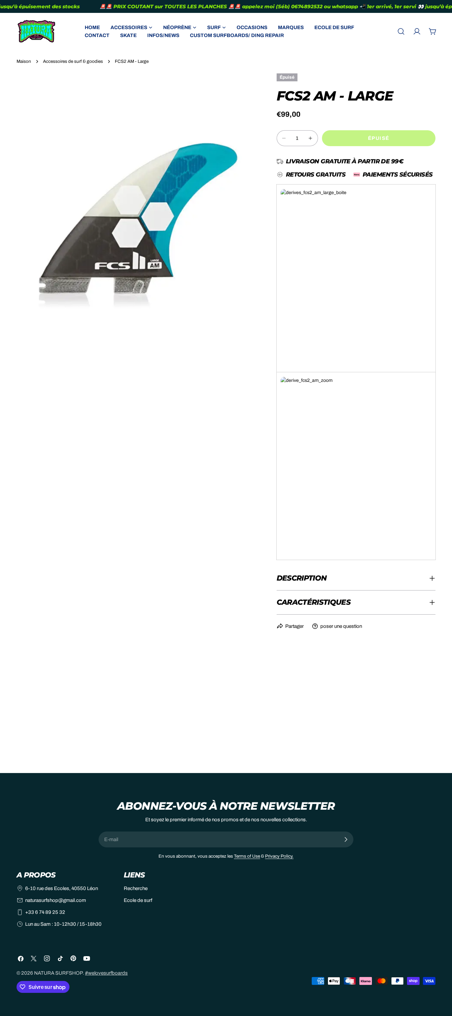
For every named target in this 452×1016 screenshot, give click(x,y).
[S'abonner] (346, 839)
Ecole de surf (138, 900)
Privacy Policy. (279, 856)
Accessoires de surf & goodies (73, 61)
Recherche (136, 888)
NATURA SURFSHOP (58, 973)
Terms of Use (247, 856)
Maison (24, 61)
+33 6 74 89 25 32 (45, 912)
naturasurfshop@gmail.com (55, 900)
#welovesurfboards (106, 973)
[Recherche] (401, 31)
